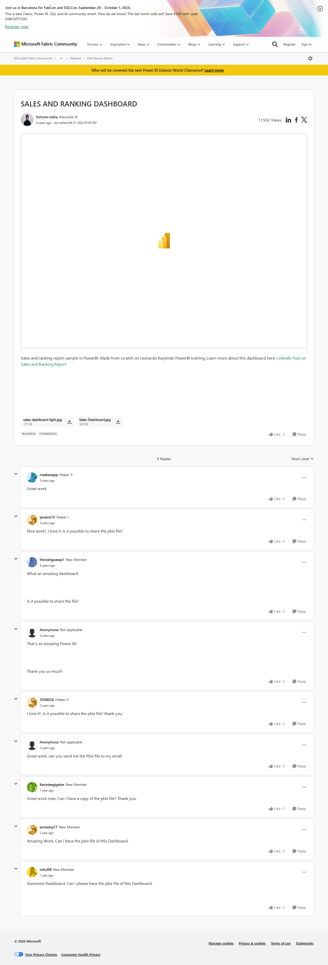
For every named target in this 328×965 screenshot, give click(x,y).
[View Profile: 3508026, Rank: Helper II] (32, 702)
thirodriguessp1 (52, 559)
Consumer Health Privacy (80, 954)
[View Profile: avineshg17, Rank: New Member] (32, 830)
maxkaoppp (49, 474)
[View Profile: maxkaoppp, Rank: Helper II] (32, 477)
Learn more (214, 70)
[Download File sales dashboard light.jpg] (69, 421)
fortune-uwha (47, 116)
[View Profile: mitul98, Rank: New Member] (32, 872)
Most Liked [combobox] (303, 458)
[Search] (275, 44)
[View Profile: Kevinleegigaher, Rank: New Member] (32, 787)
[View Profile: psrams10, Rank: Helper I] (32, 520)
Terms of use (281, 943)
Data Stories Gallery (100, 58)
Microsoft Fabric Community (33, 58)
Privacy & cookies (252, 943)
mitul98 (46, 869)
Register (289, 44)
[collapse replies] (16, 474)
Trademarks (305, 943)
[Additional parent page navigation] (61, 58)
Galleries (75, 58)
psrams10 (47, 517)
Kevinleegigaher (52, 784)
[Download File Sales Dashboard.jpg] (118, 421)
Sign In (306, 44)
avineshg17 (49, 827)
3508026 (47, 699)
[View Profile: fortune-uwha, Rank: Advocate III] (27, 119)
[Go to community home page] (45, 44)
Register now (16, 26)
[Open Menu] (310, 58)
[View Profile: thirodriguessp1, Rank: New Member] (32, 562)
